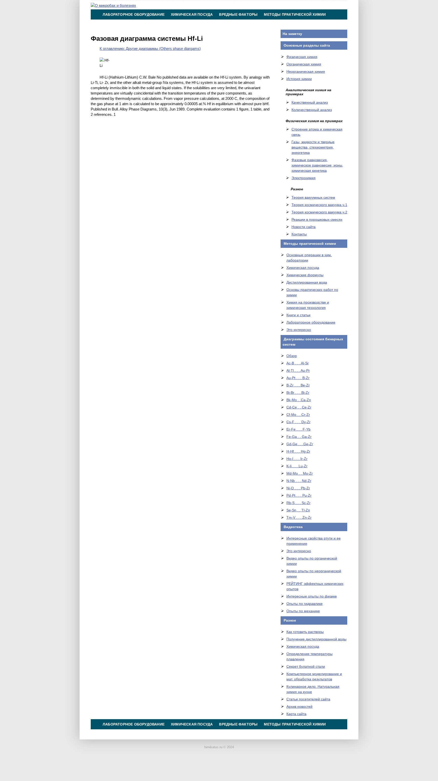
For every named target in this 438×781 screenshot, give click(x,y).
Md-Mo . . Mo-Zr (299, 473)
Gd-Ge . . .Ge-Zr (299, 444)
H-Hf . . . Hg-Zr (298, 451)
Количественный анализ (311, 110)
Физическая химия (301, 57)
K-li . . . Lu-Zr (296, 466)
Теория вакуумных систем (313, 197)
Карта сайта (296, 714)
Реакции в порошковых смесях (316, 219)
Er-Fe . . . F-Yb (298, 429)
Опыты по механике (303, 611)
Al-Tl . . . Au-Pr (298, 370)
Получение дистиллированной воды (316, 639)
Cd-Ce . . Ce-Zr (298, 407)
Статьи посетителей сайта (308, 699)
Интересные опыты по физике (311, 596)
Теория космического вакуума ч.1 (319, 205)
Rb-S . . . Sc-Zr (298, 503)
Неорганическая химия (305, 71)
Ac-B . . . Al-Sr (297, 363)
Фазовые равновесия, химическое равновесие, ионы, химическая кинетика (317, 165)
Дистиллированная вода (306, 282)
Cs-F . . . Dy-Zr (298, 422)
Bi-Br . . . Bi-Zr (297, 393)
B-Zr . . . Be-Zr (298, 385)
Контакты (226, 25)
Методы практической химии (295, 14)
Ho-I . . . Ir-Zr (296, 459)
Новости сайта (303, 227)
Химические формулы (304, 275)
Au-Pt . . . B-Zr (297, 378)
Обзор (291, 356)
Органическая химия (303, 64)
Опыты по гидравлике (304, 604)
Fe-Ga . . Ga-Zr (299, 437)
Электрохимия (303, 178)
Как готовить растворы (305, 632)
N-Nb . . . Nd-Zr (298, 481)
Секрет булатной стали (305, 666)
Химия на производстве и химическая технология (156, 25)
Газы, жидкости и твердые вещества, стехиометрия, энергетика (313, 147)
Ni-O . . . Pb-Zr (298, 488)
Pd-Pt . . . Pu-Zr (299, 495)
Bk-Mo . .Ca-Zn (298, 400)
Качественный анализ (309, 102)
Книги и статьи (298, 315)
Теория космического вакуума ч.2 (319, 212)
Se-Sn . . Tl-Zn (298, 510)
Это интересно (298, 330)
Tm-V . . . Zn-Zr (299, 517)
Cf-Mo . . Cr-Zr (298, 415)
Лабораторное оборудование (134, 14)
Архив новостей (299, 706)
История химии (299, 79)
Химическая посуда (192, 14)
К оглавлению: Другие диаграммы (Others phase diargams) (150, 48)
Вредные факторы (238, 14)
